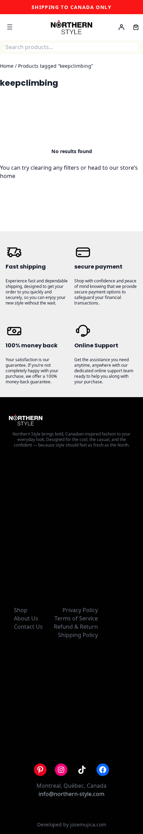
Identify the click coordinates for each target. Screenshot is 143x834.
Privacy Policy (80, 610)
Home (7, 66)
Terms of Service (76, 618)
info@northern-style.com (71, 794)
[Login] (121, 27)
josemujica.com (88, 824)
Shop (20, 610)
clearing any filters (55, 167)
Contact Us (28, 626)
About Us (26, 618)
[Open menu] (10, 27)
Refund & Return (76, 626)
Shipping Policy (78, 635)
